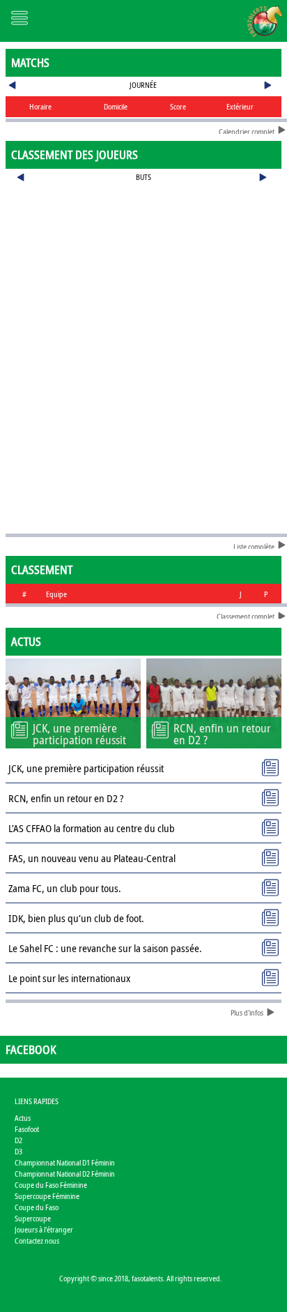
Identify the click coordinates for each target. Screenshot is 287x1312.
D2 (18, 1140)
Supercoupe (33, 1218)
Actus (23, 1118)
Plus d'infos (247, 1012)
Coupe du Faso (37, 1207)
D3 (18, 1151)
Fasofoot (27, 1129)
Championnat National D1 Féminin (65, 1162)
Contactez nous (37, 1240)
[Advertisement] (143, 233)
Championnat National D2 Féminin (65, 1173)
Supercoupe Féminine (47, 1196)
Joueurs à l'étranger (44, 1229)
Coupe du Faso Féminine (51, 1184)
